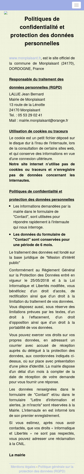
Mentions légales (23, 466)
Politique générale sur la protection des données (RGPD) (46, 469)
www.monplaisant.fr (25, 57)
